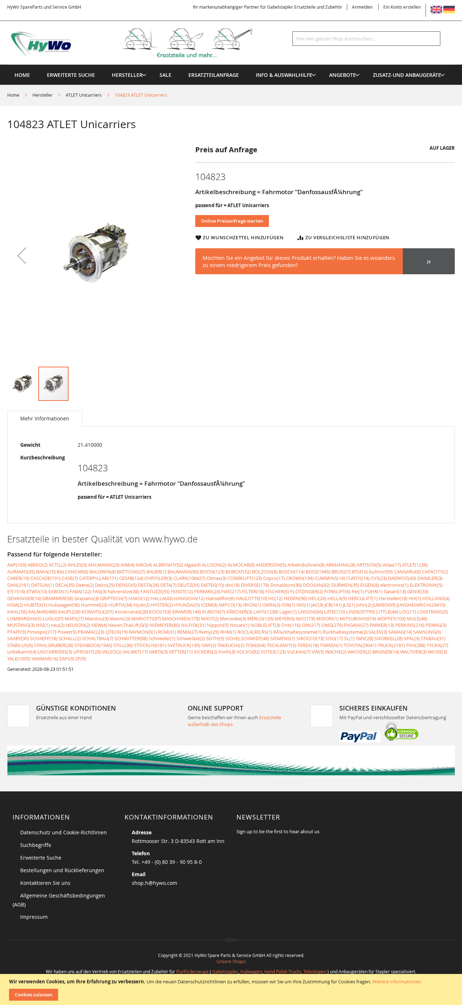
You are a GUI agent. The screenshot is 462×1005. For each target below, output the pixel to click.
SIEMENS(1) (282, 638)
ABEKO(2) (37, 565)
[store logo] (141, 43)
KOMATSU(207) (98, 611)
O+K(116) (291, 625)
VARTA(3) (158, 651)
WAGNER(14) (385, 651)
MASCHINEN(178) (181, 618)
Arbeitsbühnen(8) (306, 565)
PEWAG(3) (436, 625)
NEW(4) (99, 625)
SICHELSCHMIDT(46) (247, 638)
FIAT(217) (231, 591)
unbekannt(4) (21, 651)
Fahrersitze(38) (123, 591)
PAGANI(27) (356, 625)
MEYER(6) (285, 618)
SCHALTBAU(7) (97, 638)
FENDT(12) (182, 591)
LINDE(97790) (360, 611)
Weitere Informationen (396, 981)
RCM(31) (167, 632)
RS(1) (266, 632)
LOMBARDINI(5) (24, 618)
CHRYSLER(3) (158, 578)
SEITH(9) (215, 638)
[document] (232, 989)
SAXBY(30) (18, 638)
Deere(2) (85, 585)
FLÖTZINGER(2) (306, 591)
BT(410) (360, 571)
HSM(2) (15, 605)
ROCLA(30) (248, 632)
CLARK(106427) (189, 578)
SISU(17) (334, 638)
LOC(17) (407, 611)
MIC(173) (305, 618)
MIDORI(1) (327, 618)
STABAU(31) (433, 638)
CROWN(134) (300, 578)
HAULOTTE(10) (251, 598)
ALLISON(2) (214, 565)
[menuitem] (127, 75)
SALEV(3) (378, 632)
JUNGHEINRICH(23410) (421, 605)
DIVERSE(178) (255, 585)
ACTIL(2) (57, 565)
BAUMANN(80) (183, 571)
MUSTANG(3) (21, 625)
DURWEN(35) (345, 585)
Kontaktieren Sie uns (45, 882)
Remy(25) (209, 632)
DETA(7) (168, 585)
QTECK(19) (116, 632)
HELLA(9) (337, 598)
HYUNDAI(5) (187, 605)
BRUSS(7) (341, 571)
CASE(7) (70, 578)
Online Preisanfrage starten (232, 221)
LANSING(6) (310, 611)
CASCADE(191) (45, 578)
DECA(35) (65, 585)
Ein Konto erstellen (402, 7)
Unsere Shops (231, 961)
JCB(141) (333, 605)
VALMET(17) (135, 651)
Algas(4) (192, 565)
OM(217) (311, 625)
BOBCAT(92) (238, 571)
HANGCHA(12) (189, 598)
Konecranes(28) (131, 611)
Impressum (34, 916)
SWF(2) (208, 645)
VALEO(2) (112, 651)
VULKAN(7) (298, 651)
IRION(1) (252, 605)
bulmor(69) (381, 571)
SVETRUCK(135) (183, 645)
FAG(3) (99, 591)
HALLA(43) (162, 598)
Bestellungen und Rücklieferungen (62, 870)
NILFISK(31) (193, 625)
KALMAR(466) (42, 611)
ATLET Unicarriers (84, 95)
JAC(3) (317, 605)
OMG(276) (332, 625)
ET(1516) (16, 591)
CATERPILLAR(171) (98, 578)
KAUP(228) (69, 611)
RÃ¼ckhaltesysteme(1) (297, 632)
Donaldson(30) (286, 585)
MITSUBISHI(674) (358, 618)
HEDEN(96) (295, 598)
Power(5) (67, 632)
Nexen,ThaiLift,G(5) (128, 625)
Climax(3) (216, 578)
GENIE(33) (417, 591)
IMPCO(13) (230, 605)
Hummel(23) (94, 605)
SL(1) (349, 638)
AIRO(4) (144, 565)
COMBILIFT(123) (244, 578)
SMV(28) (364, 638)
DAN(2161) (18, 585)
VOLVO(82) (248, 651)
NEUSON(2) (78, 625)
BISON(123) (212, 571)
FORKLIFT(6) (337, 591)
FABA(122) (80, 591)
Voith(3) (226, 651)
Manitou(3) (97, 618)
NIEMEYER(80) (164, 625)
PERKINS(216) (409, 625)
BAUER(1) (156, 571)
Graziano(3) (86, 598)
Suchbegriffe (35, 845)
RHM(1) (228, 632)
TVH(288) (416, 645)
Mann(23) (120, 618)
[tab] (44, 419)
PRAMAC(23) (91, 632)
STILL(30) (123, 645)
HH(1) (415, 598)
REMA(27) (187, 632)
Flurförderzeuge (192, 971)
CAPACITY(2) (435, 571)
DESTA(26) (148, 585)
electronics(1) (394, 585)
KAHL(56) (17, 611)
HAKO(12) (138, 598)
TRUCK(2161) (391, 645)
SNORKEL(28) (388, 638)
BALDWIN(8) (103, 571)
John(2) (363, 605)
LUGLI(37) (53, 618)
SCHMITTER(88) (131, 638)
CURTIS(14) (358, 578)
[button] (21, 255)
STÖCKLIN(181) (150, 645)
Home (13, 95)
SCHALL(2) (69, 638)
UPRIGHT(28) (87, 651)
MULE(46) (417, 618)
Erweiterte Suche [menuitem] (71, 74)
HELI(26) (317, 598)
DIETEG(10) (212, 585)
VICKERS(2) (205, 651)
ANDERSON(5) (271, 565)
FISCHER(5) (277, 591)
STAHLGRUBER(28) (53, 645)
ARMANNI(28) (341, 565)
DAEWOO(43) (402, 578)
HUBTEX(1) (35, 605)
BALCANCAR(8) (72, 571)
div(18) (232, 585)
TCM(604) (255, 645)
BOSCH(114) (292, 571)
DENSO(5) (126, 585)
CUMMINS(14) (330, 578)
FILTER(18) (253, 591)
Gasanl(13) (395, 591)
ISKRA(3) (271, 605)
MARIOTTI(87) (146, 618)
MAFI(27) (74, 618)
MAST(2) (210, 618)
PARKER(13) (382, 625)
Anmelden (362, 7)
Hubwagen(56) (64, 605)
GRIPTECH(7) (113, 598)
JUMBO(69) (384, 605)
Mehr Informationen (44, 418)
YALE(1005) (18, 658)
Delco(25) (105, 585)
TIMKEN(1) (331, 645)
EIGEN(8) (369, 585)
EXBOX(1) (58, 591)
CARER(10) (18, 578)
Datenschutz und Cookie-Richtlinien (63, 832)
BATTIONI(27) (131, 571)
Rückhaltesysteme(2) (345, 632)
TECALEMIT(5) (281, 645)
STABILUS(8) (20, 645)
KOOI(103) (160, 611)
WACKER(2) (359, 651)
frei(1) (358, 591)
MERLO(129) (260, 618)
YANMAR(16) (44, 658)
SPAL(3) (412, 638)
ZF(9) (80, 658)
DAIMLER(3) (430, 578)
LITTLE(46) (387, 611)
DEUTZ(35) (189, 585)
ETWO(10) (36, 591)
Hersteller (42, 95)
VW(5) (317, 651)
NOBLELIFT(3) (265, 625)
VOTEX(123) (273, 651)
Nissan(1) (239, 625)
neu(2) (58, 625)
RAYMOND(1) (143, 632)
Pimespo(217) (41, 632)
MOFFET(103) (391, 618)
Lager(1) (288, 611)
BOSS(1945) (318, 571)
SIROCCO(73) (310, 638)
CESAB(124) (131, 578)
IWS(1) (303, 605)
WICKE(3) (437, 651)
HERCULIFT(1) (363, 598)
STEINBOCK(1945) (93, 645)
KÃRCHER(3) (239, 611)
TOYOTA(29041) (360, 645)
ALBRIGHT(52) (168, 565)
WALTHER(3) (413, 651)
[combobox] (366, 38)
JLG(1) (349, 605)
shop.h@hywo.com (154, 882)
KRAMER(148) (186, 611)
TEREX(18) (308, 645)
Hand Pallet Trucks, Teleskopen (295, 971)
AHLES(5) (77, 565)
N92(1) (43, 625)
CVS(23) (379, 578)
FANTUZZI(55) (155, 591)
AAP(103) (16, 565)
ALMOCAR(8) (241, 565)
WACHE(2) (335, 651)
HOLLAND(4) (436, 598)
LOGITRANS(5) (432, 611)
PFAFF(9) (16, 632)
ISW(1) (288, 605)
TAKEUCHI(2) (230, 645)
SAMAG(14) (400, 632)
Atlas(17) (392, 565)
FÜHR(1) (374, 591)
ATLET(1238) (415, 565)
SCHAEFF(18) (43, 638)
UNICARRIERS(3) (55, 651)
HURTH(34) (120, 605)
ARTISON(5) (369, 565)
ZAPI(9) (66, 658)
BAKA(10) (46, 571)
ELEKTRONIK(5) (426, 585)
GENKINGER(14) (24, 598)
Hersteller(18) (393, 598)
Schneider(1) (162, 638)
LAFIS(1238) (265, 611)
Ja (429, 261)
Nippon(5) (217, 625)
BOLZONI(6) (265, 571)
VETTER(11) (181, 651)
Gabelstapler (225, 971)
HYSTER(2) (162, 605)
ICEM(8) (209, 605)
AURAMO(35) (21, 571)
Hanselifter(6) (220, 598)
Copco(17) (274, 578)
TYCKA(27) (437, 645)
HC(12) (275, 598)
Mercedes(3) (233, 618)
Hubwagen (251, 971)
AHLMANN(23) (103, 565)
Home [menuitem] (22, 74)
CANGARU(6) (407, 571)
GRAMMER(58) (57, 598)
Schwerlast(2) (190, 638)
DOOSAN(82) (316, 585)
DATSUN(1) (42, 585)
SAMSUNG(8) (427, 632)
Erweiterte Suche (40, 857)
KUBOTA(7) (213, 611)
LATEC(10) (334, 611)
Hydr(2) (142, 605)
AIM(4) (128, 565)
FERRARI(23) (207, 591)
